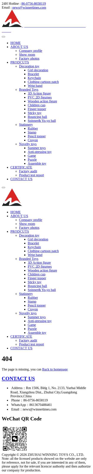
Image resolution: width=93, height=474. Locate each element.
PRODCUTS (19, 62)
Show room (27, 54)
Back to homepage (55, 369)
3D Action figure (39, 93)
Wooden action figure (42, 101)
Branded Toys (28, 89)
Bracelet (33, 74)
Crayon (33, 140)
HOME (15, 43)
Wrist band (35, 85)
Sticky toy (35, 113)
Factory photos (29, 58)
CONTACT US (21, 179)
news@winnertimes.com (29, 7)
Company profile (30, 50)
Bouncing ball (37, 117)
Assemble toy (37, 163)
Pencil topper (37, 136)
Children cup (36, 105)
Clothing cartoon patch (43, 82)
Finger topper (37, 109)
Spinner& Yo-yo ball (42, 120)
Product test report (31, 175)
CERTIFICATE (21, 167)
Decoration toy (29, 66)
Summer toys (37, 148)
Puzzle (32, 159)
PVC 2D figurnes (40, 97)
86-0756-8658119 (33, 3)
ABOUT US (19, 47)
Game (32, 155)
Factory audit (28, 171)
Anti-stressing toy (40, 152)
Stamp (32, 132)
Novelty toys (28, 144)
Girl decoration (38, 70)
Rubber (33, 128)
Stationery (26, 124)
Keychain (34, 78)
